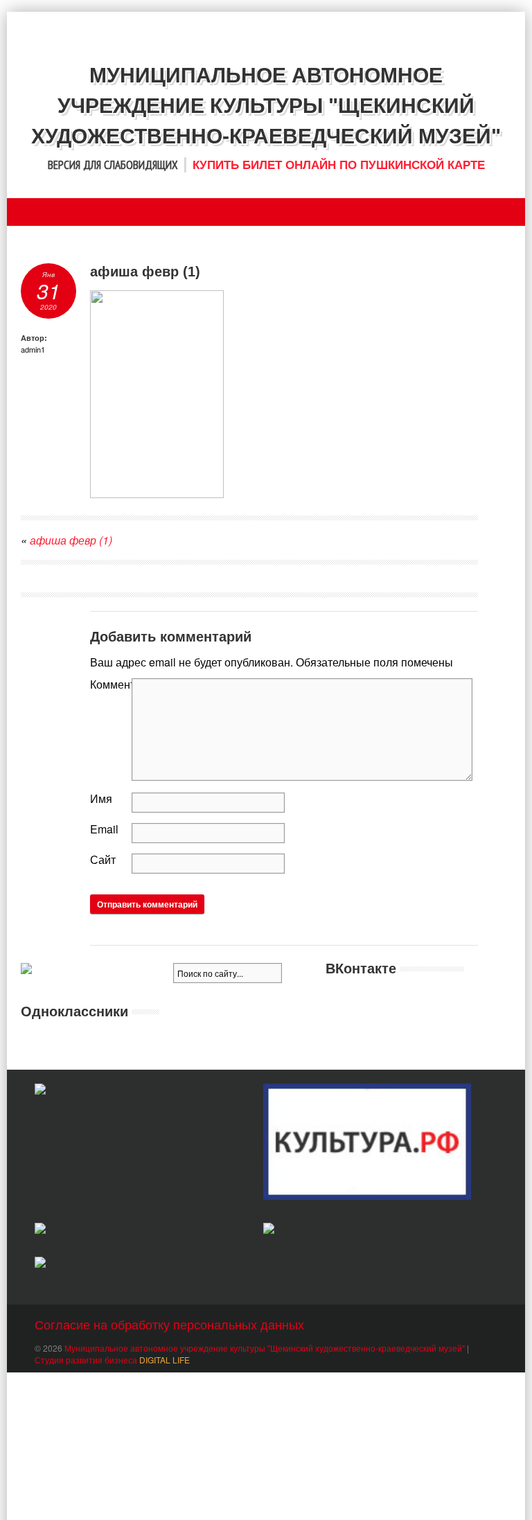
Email (104, 829)
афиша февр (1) (71, 540)
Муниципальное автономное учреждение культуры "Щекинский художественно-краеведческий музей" (264, 1348)
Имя (101, 798)
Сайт (103, 859)
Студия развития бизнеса (112, 1360)
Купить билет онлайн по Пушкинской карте (339, 165)
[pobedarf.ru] (138, 1230)
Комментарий (111, 684)
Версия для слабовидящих (113, 165)
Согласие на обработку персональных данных (169, 1324)
